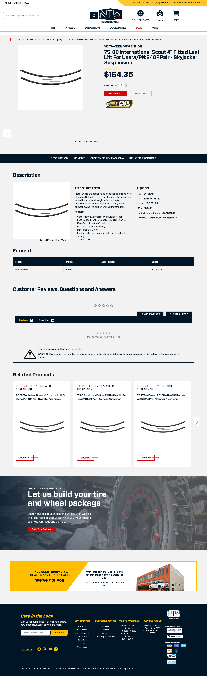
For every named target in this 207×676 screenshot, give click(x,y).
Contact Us (82, 647)
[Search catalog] (94, 15)
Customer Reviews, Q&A (107, 158)
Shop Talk (82, 640)
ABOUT (8, 3)
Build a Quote (141, 93)
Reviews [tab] (23, 320)
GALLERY (18, 3)
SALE (139, 27)
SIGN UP (59, 633)
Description (59, 158)
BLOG (26, 3)
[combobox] (51, 15)
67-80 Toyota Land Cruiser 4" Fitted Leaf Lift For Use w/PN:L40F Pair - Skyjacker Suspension (101, 397)
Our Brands (82, 630)
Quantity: (109, 85)
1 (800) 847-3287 (161, 2)
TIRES (52, 27)
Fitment (79, 158)
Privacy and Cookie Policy (67, 668)
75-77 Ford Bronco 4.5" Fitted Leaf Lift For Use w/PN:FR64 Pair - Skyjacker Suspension (161, 397)
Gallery (82, 643)
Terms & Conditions (43, 668)
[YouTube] (50, 649)
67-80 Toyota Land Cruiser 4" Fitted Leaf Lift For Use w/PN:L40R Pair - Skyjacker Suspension (41, 397)
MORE (155, 27)
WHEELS (70, 27)
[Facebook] (39, 649)
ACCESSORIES (118, 27)
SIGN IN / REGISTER (140, 20)
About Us (82, 626)
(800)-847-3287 (103, 582)
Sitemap (26, 668)
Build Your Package (41, 529)
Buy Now (24, 457)
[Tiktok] (56, 649)
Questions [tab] (44, 320)
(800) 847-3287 (129, 631)
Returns (105, 630)
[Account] (140, 13)
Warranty (105, 633)
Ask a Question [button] (152, 313)
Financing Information (106, 636)
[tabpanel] (41, 424)
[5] (7, 421)
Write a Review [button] (180, 313)
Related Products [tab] (142, 158)
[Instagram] (45, 649)
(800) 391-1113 (129, 639)
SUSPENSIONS (92, 27)
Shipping (105, 626)
